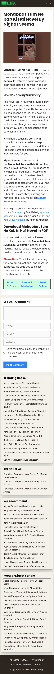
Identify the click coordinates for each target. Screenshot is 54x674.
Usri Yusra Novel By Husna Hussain (22, 459)
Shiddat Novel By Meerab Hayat (20, 448)
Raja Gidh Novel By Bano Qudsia (20, 558)
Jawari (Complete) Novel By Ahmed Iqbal (24, 600)
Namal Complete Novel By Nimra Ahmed (24, 427)
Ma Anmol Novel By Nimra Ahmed (21, 419)
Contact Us (39, 664)
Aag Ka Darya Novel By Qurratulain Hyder (24, 506)
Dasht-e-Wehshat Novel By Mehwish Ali (24, 395)
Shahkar (17, 212)
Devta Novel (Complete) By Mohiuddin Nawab (27, 592)
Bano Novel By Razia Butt (17, 522)
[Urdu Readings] (9, 3)
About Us (14, 660)
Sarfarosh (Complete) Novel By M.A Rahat (25, 633)
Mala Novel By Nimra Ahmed (18, 423)
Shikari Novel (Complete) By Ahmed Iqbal (24, 637)
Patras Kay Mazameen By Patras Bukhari (24, 542)
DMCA (25, 660)
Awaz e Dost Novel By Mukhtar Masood (23, 514)
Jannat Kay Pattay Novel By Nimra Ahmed (24, 411)
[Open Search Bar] (47, 3)
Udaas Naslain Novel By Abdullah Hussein (25, 562)
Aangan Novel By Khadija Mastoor (21, 510)
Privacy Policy (37, 660)
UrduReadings (37, 669)
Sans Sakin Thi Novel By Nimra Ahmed (23, 444)
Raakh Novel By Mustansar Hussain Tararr (25, 554)
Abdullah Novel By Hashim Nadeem (21, 387)
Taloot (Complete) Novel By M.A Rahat (23, 642)
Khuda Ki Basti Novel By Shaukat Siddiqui (25, 531)
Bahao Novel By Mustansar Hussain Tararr (25, 518)
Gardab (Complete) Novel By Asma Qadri (24, 596)
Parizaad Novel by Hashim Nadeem (21, 431)
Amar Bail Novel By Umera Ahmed (21, 391)
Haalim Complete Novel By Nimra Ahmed (24, 399)
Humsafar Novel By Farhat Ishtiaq (20, 527)
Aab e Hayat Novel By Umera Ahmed (22, 383)
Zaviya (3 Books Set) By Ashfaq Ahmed (23, 566)
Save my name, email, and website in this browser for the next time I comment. (28, 352)
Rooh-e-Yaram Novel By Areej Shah (22, 440)
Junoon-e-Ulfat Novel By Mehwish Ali (23, 415)
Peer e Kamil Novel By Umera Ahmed (22, 436)
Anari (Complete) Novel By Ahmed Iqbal (24, 588)
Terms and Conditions (20, 664)
